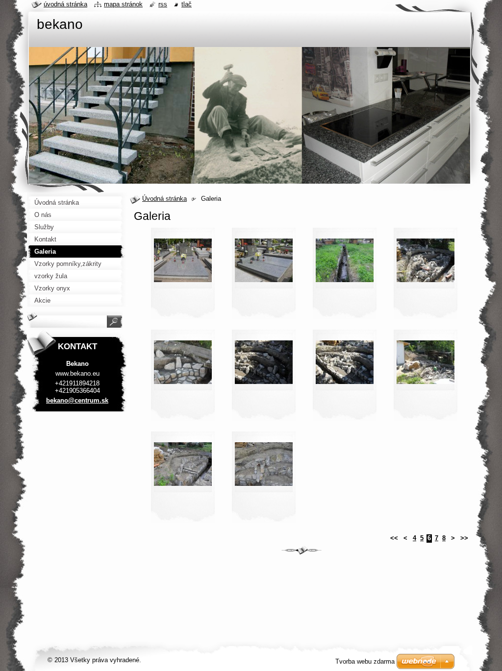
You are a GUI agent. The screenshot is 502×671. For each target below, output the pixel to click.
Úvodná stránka (164, 198)
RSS (162, 4)
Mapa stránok (123, 4)
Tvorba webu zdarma (365, 661)
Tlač (186, 4)
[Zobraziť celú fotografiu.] (183, 276)
